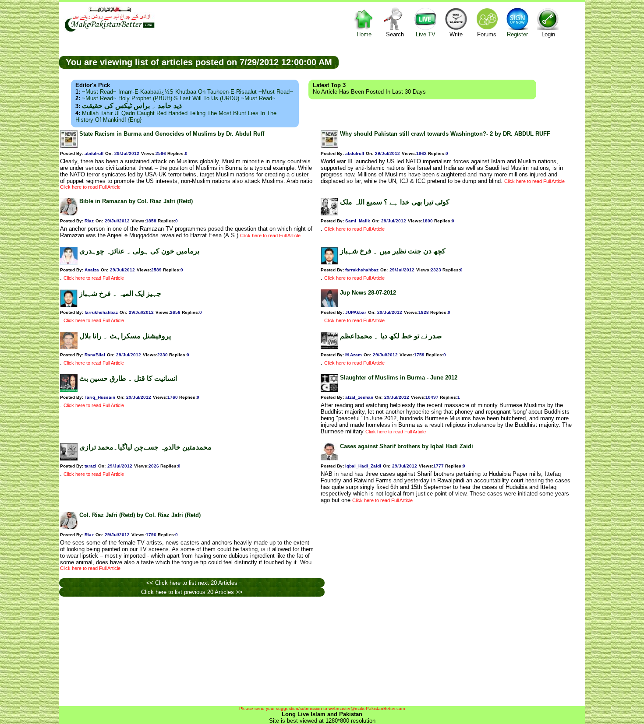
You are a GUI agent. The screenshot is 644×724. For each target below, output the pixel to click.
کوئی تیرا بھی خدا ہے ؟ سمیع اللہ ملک (394, 202)
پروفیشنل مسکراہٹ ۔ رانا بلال (125, 336)
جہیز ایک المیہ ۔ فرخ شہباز (120, 293)
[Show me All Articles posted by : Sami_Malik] (329, 213)
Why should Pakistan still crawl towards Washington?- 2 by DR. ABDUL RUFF (445, 133)
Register (517, 34)
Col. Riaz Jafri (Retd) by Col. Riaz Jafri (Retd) (140, 515)
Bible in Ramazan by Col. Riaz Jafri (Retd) (136, 201)
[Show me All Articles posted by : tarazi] (69, 458)
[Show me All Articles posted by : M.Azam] (329, 347)
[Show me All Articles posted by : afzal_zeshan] (329, 390)
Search (395, 34)
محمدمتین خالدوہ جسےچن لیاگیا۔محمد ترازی (145, 447)
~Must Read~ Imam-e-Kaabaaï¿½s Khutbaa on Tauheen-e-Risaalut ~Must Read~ (187, 91)
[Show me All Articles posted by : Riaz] (69, 213)
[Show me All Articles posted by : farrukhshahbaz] (329, 262)
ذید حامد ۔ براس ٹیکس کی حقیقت (132, 105)
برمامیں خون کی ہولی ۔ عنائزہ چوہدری (139, 251)
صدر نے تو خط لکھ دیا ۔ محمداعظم (391, 336)
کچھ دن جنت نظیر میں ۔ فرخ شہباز (393, 251)
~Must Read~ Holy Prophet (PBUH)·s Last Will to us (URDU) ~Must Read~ (179, 98)
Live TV (425, 34)
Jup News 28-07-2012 (368, 292)
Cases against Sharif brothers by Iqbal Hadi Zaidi (406, 446)
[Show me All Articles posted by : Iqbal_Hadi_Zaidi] (329, 458)
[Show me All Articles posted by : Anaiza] (69, 262)
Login (548, 34)
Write (456, 34)
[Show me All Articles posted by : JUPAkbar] (329, 305)
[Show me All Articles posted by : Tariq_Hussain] (69, 390)
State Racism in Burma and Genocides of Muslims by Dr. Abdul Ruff (171, 133)
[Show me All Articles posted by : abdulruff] (69, 146)
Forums (486, 34)
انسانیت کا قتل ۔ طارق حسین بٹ (128, 378)
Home (364, 34)
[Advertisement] (461, 62)
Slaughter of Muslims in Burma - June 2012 (398, 377)
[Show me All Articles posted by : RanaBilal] (69, 347)
